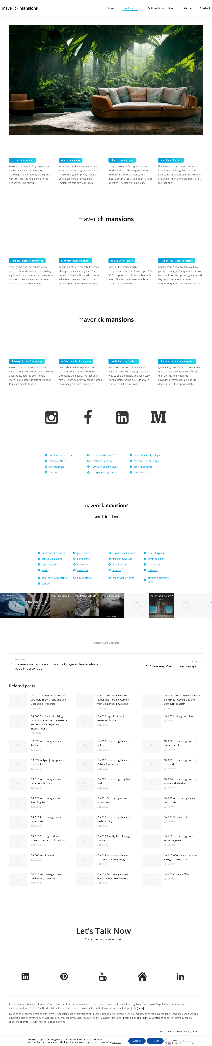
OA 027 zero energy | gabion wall (114, 781)
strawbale (83, 564)
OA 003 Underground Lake (179, 716)
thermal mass (56, 466)
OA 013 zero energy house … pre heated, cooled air (47, 876)
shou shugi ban (156, 553)
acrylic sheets (141, 472)
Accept (137, 1040)
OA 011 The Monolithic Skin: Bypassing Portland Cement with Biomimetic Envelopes (113, 699)
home (162, 1031)
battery (53, 472)
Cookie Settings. (56, 1021)
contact (46, 583)
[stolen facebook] (88, 417)
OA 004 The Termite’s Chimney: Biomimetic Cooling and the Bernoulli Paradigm (182, 699)
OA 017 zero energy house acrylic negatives (179, 838)
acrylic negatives (143, 466)
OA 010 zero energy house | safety (114, 743)
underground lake (122, 558)
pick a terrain (119, 564)
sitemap (24, 1021)
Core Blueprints (111, 642)
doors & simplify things (147, 455)
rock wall (153, 570)
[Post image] (18, 700)
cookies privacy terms (54, 577)
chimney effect (57, 460)
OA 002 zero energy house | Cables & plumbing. (114, 762)
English (176, 1043)
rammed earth (156, 558)
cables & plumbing (52, 558)
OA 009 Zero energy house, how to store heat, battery (113, 876)
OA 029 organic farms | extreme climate (110, 718)
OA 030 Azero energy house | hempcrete (181, 800)
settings (116, 1042)
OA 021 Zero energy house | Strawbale (114, 800)
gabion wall (154, 564)
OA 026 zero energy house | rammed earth (180, 743)
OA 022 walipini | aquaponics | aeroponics (48, 762)
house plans (84, 577)
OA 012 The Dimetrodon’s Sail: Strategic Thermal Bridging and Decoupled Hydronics (48, 699)
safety (45, 570)
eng (97, 516)
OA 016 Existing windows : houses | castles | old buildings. (49, 838)
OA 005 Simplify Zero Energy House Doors (113, 838)
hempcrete (83, 558)
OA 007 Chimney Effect (177, 874)
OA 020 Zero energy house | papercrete (47, 819)
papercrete (83, 553)
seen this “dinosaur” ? (103, 455)
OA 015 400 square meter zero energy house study (182, 857)
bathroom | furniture (54, 553)
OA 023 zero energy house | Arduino (47, 743)
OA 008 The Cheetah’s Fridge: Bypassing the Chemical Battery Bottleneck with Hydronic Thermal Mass (49, 722)
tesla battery (49, 564)
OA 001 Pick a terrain (176, 817)
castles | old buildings (146, 460)
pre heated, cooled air (61, 455)
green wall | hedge (123, 577)
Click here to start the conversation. (103, 939)
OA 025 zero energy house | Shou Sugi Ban (47, 800)
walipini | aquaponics (124, 553)
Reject (155, 1040)
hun (115, 516)
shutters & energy (101, 460)
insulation (82, 570)
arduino (116, 570)
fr (106, 516)
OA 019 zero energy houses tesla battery (113, 819)
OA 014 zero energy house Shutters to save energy (112, 857)
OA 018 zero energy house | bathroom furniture (47, 781)
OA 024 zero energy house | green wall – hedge (180, 781)
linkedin (170, 1031)
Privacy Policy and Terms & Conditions (142, 1017)
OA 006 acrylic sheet (42, 855)
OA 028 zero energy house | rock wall (180, 762)
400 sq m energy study (104, 466)
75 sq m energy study (103, 472)
